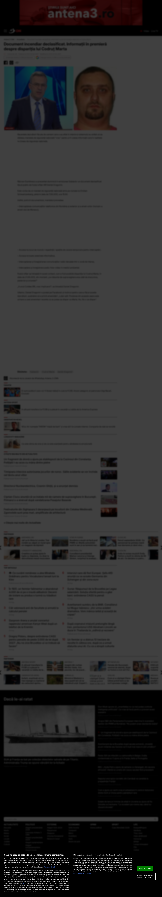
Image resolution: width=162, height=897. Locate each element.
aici (24, 883)
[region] (81, 874)
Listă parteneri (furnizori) (82, 873)
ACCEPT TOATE (144, 869)
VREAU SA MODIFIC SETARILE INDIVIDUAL (145, 877)
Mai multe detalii (49, 867)
